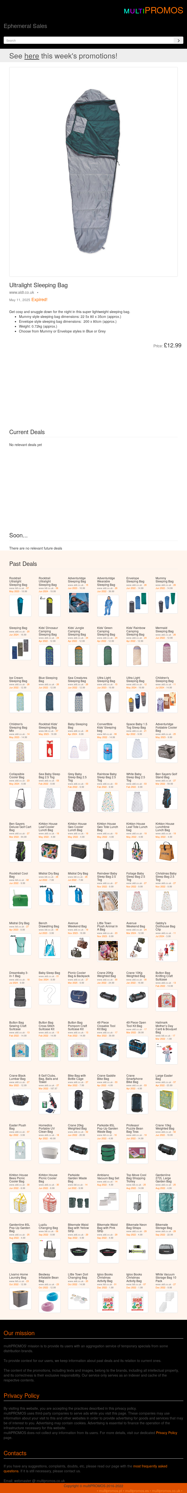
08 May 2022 (107, 735)
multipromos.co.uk (166, 1490)
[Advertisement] (64, 385)
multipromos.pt (110, 1490)
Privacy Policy (166, 1432)
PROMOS (164, 9)
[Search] (178, 40)
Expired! (39, 299)
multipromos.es (137, 1490)
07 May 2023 (19, 590)
